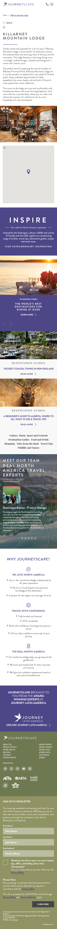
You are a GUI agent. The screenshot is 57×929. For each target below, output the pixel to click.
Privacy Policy (10, 747)
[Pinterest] (17, 768)
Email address (9, 848)
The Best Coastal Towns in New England (29, 368)
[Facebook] (5, 768)
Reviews (6, 752)
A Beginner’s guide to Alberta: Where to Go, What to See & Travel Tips (29, 418)
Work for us (9, 750)
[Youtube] (23, 768)
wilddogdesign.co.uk (48, 924)
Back (9, 23)
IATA (15, 785)
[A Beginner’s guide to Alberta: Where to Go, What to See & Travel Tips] (28, 393)
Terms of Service (28, 897)
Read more (26, 374)
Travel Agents (45, 747)
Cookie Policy (9, 757)
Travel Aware (33, 778)
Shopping (9, 443)
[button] (29, 139)
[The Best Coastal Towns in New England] (28, 345)
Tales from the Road (28, 443)
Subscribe (43, 904)
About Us (7, 744)
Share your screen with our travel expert (44, 754)
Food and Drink (40, 439)
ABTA (21, 778)
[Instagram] (29, 768)
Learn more (26, 315)
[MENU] (51, 4)
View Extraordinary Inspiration (28, 246)
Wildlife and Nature (28, 447)
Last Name (7, 837)
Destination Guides (28, 363)
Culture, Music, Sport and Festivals (28, 435)
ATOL (5, 785)
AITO (7, 778)
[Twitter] (11, 768)
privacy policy (28, 889)
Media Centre (45, 744)
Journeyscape (18, 4)
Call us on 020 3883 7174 (47, 4)
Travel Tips (46, 443)
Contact (7, 755)
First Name (8, 825)
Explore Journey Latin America (26, 725)
